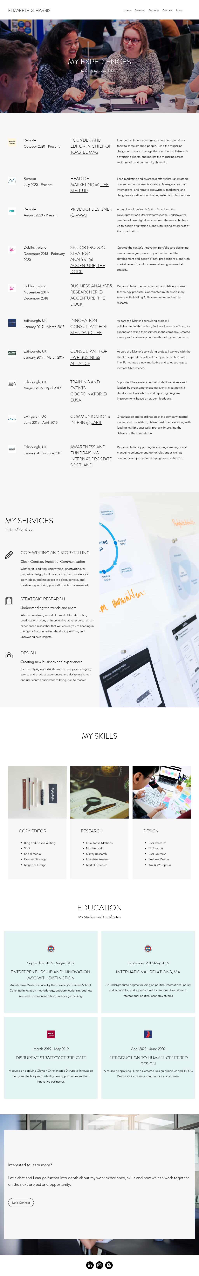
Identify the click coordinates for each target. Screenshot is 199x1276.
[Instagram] (99, 1265)
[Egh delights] (109, 1265)
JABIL (97, 422)
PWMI (81, 215)
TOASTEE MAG (84, 152)
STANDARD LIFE (86, 333)
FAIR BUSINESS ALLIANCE (85, 360)
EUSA (75, 400)
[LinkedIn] (90, 1265)
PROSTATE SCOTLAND (91, 462)
